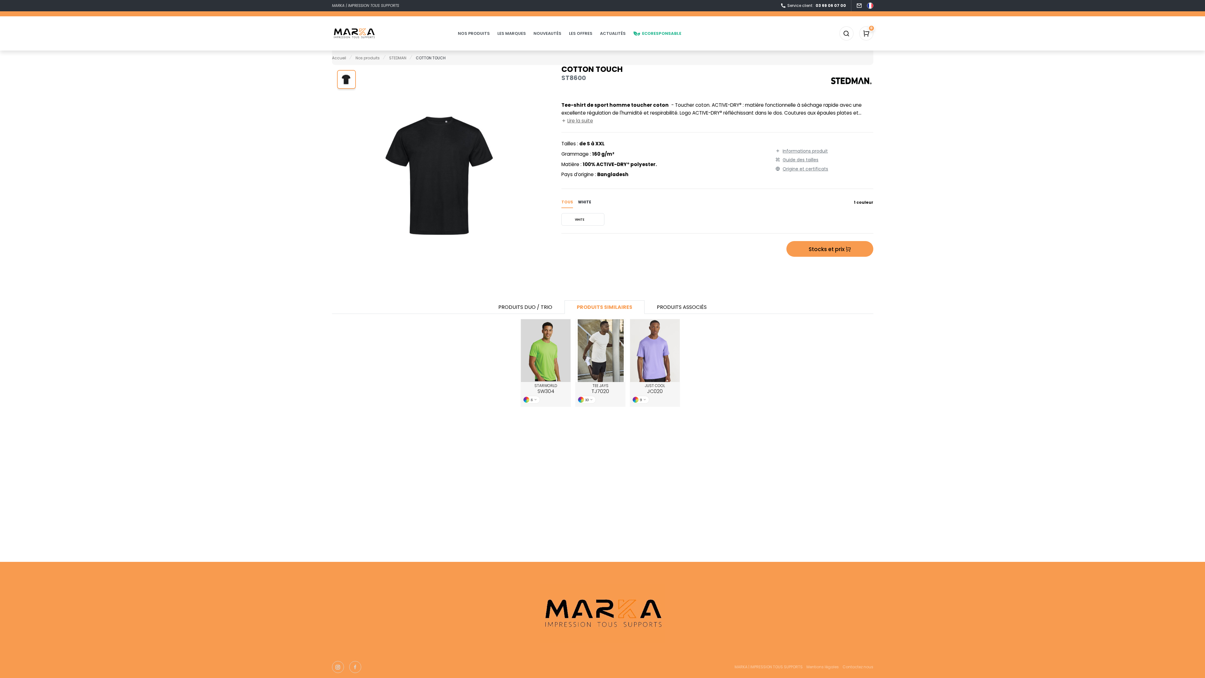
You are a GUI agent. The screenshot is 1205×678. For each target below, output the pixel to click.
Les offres (580, 33)
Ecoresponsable (661, 33)
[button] (346, 79)
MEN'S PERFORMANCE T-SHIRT (546, 351)
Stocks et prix (827, 249)
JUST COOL (655, 389)
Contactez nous (858, 667)
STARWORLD (545, 389)
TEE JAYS (600, 389)
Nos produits (474, 33)
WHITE (579, 219)
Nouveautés (547, 33)
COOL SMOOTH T (655, 350)
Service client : (816, 5)
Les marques (511, 33)
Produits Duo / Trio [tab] (525, 307)
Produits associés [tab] (682, 307)
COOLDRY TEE (600, 350)
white (584, 202)
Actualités (613, 33)
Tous (567, 202)
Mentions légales (822, 667)
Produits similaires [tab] (604, 307)
